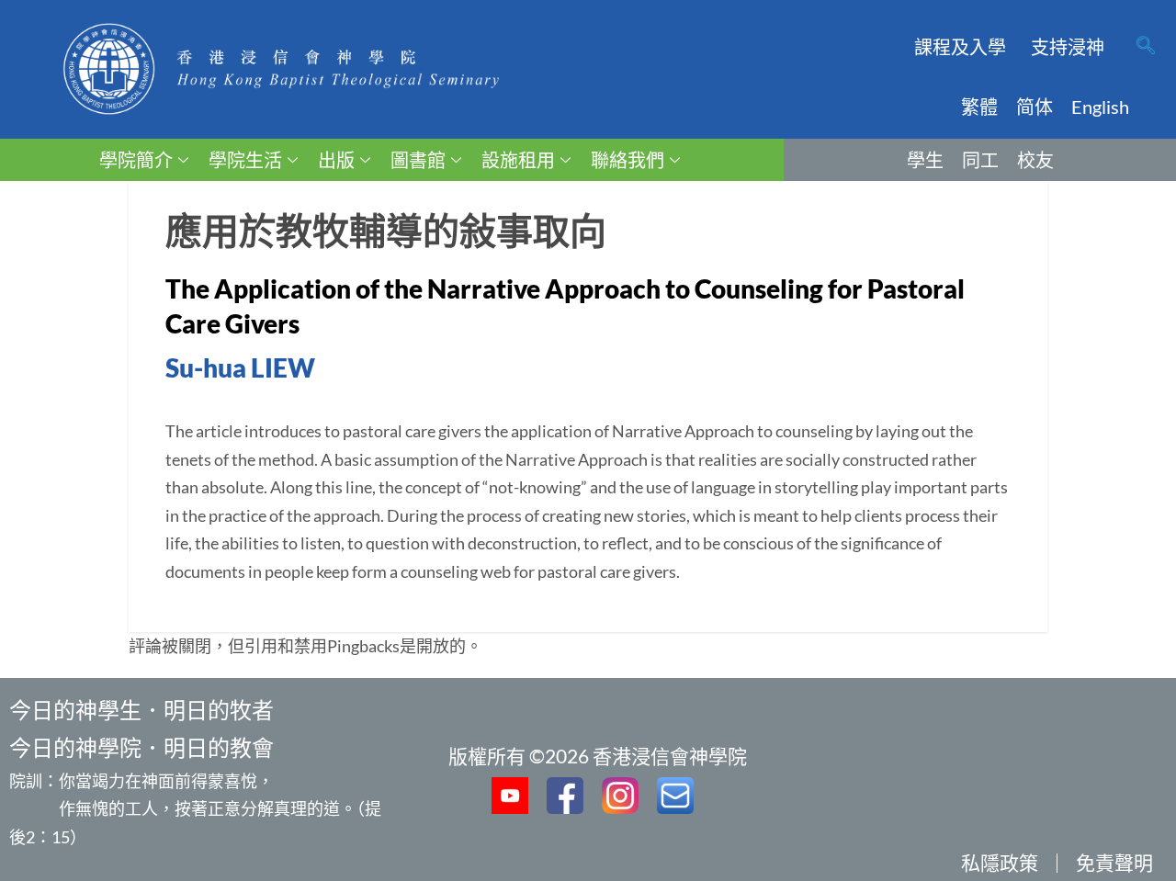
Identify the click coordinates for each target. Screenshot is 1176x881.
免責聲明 (1114, 862)
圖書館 (418, 160)
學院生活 (245, 160)
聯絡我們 (627, 160)
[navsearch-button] (1145, 46)
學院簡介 (136, 160)
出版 (336, 160)
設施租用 (518, 160)
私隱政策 (999, 862)
